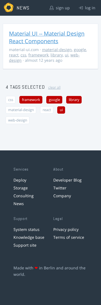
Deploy (19, 180)
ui (66, 55)
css (23, 55)
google (80, 49)
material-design (57, 49)
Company (62, 195)
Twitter (59, 188)
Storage (20, 188)
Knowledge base (28, 237)
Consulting (23, 195)
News (18, 203)
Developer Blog (67, 180)
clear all (54, 87)
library (56, 55)
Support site (24, 245)
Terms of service (68, 237)
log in (89, 7)
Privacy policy (66, 229)
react (14, 55)
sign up (62, 7)
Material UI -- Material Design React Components (46, 37)
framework (38, 55)
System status (26, 229)
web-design (17, 120)
